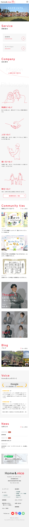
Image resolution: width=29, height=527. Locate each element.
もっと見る (25, 208)
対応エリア (18, 497)
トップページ (5, 489)
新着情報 (4, 500)
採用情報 (17, 506)
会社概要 (18, 491)
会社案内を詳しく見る (14, 196)
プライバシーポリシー (14, 518)
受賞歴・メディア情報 (21, 493)
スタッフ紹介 (5, 508)
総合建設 (18, 495)
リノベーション (7, 497)
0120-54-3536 (16, 482)
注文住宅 (5, 495)
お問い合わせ (18, 503)
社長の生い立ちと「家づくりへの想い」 (7, 504)
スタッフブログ (18, 500)
